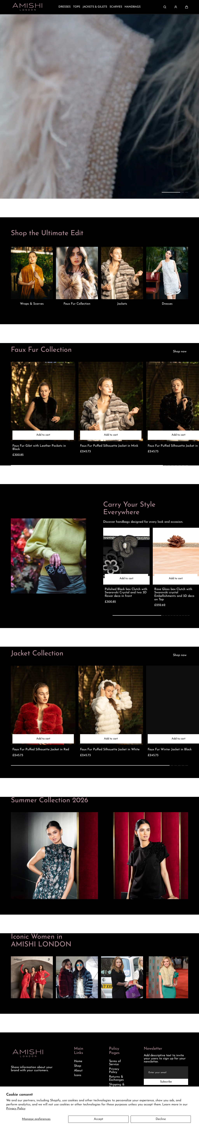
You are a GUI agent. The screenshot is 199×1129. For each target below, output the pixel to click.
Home (78, 1061)
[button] (186, 7)
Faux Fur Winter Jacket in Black (170, 749)
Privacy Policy (15, 1108)
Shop (77, 1065)
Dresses (167, 303)
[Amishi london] (27, 7)
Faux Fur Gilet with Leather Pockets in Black (39, 447)
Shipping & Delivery (117, 1086)
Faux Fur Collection (77, 303)
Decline (161, 1119)
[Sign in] (175, 7)
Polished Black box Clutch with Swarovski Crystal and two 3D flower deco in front (126, 593)
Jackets (122, 303)
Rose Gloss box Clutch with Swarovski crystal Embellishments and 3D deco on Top (174, 594)
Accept (98, 1119)
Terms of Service (115, 1063)
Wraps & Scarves (32, 303)
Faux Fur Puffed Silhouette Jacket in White (110, 749)
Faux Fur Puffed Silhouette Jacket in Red (40, 749)
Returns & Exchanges (116, 1078)
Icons (77, 1075)
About (78, 1070)
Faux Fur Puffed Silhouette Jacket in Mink (109, 445)
